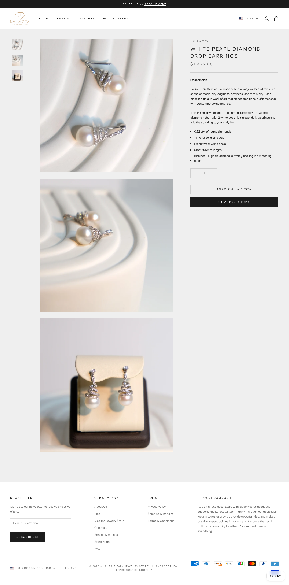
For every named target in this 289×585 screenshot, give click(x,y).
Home (43, 18)
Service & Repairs (106, 535)
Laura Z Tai (200, 41)
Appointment (155, 4)
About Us (100, 506)
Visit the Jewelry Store (109, 521)
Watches (86, 18)
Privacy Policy (157, 506)
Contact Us (101, 528)
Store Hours (102, 542)
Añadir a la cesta (234, 189)
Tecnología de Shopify (133, 570)
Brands (63, 18)
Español (72, 568)
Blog (97, 514)
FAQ (97, 549)
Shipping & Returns (160, 514)
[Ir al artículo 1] (17, 45)
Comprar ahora (234, 202)
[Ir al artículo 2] (17, 60)
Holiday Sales (115, 18)
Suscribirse (27, 536)
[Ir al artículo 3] (17, 75)
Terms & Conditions (161, 521)
